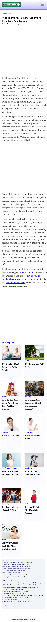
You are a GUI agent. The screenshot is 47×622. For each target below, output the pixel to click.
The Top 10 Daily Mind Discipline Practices (32, 510)
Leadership (29, 432)
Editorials (6, 13)
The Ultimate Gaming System (12, 564)
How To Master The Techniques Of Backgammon (18, 562)
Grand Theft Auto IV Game (11, 572)
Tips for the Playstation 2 (11, 581)
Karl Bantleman (9, 24)
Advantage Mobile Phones (18, 593)
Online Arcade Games (9, 579)
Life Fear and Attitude (9, 468)
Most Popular (8, 342)
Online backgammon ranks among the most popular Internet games (23, 583)
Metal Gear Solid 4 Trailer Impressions (31, 595)
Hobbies (4, 397)
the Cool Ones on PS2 (22, 574)
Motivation (28, 504)
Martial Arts (29, 468)
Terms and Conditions (29, 619)
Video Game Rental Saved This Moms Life (16, 601)
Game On (6, 593)
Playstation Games (8, 574)
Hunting (28, 397)
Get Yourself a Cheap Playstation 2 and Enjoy (17, 566)
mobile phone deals (15, 282)
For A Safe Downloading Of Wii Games (15, 589)
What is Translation (10, 435)
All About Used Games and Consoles (14, 570)
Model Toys (6, 504)
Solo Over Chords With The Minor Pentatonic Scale (10, 546)
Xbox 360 (25, 564)
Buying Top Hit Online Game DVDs (14, 577)
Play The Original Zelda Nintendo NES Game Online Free (20, 587)
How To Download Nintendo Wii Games (15, 591)
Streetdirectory (19, 619)
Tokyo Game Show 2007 (11, 595)
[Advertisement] (23, 51)
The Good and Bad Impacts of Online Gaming (10, 367)
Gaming (4, 361)
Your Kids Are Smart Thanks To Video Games (17, 568)
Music (4, 540)
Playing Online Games (10, 599)
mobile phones (27, 272)
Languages (5, 432)
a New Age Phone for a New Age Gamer (21, 19)
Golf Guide (28, 361)
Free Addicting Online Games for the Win (15, 597)
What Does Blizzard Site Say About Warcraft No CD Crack (21, 585)
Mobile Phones (10, 17)
